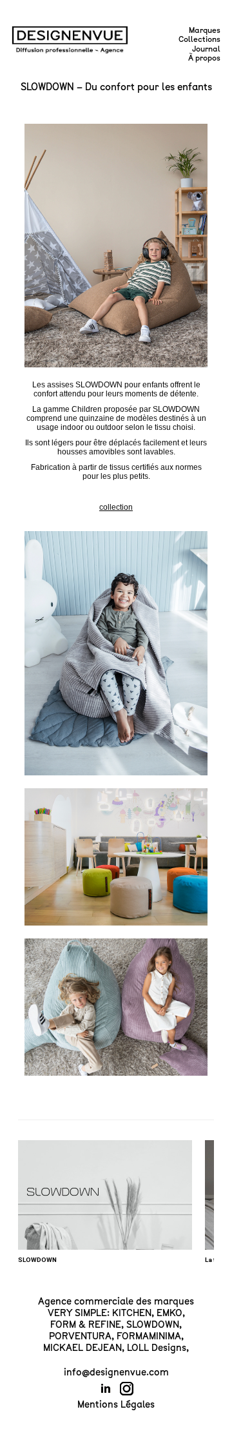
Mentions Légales (116, 1404)
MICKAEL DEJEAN (82, 1348)
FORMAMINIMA (149, 1336)
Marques (204, 30)
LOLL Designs (156, 1348)
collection (116, 507)
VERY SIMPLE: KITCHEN (99, 1313)
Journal (206, 48)
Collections (199, 39)
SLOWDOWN (152, 1324)
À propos (204, 58)
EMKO (169, 1313)
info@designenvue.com (116, 1372)
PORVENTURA (80, 1336)
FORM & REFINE (85, 1324)
